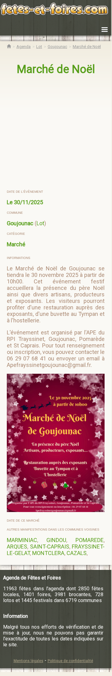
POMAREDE (89, 540)
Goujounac (20, 223)
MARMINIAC (22, 540)
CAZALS (77, 553)
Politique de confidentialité (70, 661)
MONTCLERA (48, 553)
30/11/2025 (28, 202)
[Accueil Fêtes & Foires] (9, 46)
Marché (16, 244)
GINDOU (56, 540)
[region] (56, 132)
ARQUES (17, 546)
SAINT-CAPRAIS (49, 546)
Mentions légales (28, 661)
